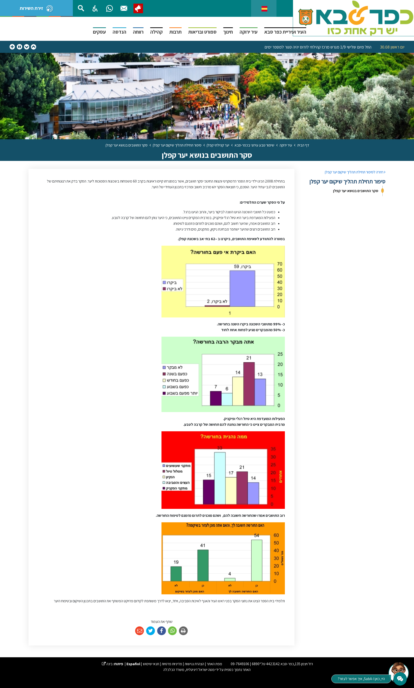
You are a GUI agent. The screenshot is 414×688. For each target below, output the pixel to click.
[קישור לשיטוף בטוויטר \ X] (150, 631)
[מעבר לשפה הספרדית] (264, 8)
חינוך (228, 32)
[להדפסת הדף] (183, 631)
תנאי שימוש (151, 663)
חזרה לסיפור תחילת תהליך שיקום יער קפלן (354, 172)
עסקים (99, 32)
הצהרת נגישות (194, 663)
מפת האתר (214, 663)
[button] (95, 8)
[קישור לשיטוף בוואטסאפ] (172, 631)
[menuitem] (343, 191)
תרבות (175, 32)
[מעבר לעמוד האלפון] (124, 8)
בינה (107, 663)
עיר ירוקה (249, 32)
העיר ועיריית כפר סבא (285, 32)
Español (133, 663)
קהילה (156, 32)
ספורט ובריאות (202, 32)
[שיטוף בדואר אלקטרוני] (139, 631)
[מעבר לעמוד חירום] (138, 8)
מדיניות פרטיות (172, 663)
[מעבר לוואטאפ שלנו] (109, 8)
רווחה (138, 32)
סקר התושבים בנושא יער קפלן (355, 190)
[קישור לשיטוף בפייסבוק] (161, 631)
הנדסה (119, 32)
